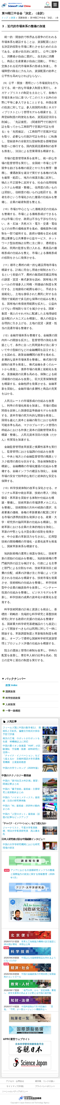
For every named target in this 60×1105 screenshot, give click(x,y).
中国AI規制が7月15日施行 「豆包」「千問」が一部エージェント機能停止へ (28, 1008)
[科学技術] (30, 951)
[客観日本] (30, 1047)
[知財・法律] (30, 999)
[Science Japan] (30, 1062)
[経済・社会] (30, 967)
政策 (13, 17)
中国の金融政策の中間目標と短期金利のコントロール (30, 975)
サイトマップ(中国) (15, 1086)
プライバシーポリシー (45, 1086)
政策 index (12, 685)
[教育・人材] (30, 983)
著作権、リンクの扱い (45, 1081)
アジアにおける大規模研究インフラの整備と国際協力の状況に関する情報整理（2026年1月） (32, 873)
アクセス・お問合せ (15, 1081)
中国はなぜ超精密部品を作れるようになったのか (30, 959)
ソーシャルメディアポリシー (15, 1091)
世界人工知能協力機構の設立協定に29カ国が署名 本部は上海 (30, 943)
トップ (5, 17)
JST (30, 1098)
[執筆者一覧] (30, 1017)
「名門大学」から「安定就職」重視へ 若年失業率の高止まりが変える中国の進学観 (30, 991)
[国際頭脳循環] (30, 1029)
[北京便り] (30, 934)
